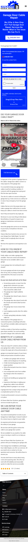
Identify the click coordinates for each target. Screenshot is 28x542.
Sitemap (22, 538)
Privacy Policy (17, 538)
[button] (25, 6)
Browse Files (14, 104)
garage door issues (15, 51)
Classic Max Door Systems (14, 540)
